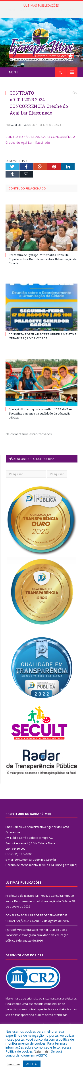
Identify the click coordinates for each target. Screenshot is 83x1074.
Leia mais (41, 1051)
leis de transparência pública (25, 1015)
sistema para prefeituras (60, 998)
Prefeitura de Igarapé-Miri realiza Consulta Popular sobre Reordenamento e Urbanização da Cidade (43, 259)
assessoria (36, 1004)
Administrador (21, 124)
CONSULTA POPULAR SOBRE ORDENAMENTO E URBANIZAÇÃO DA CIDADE (43, 10)
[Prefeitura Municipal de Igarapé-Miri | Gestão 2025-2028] (41, 43)
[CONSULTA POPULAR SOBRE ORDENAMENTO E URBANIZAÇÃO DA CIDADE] (41, 307)
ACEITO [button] (31, 1064)
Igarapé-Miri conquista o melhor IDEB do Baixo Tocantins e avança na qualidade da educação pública (41, 413)
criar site (32, 998)
